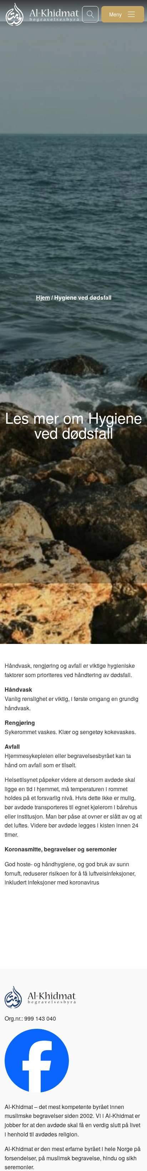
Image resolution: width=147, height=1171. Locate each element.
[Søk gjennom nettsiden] (90, 14)
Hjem (43, 297)
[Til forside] (44, 14)
